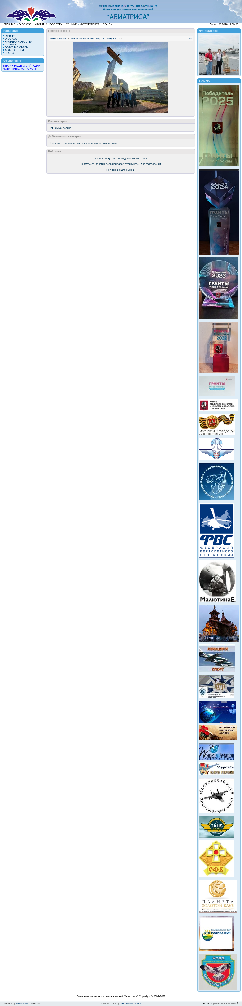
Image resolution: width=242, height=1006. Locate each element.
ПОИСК (107, 24)
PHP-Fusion (22, 1003)
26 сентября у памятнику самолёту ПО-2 (95, 38)
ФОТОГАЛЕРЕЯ (89, 24)
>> (190, 38)
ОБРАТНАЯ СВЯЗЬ (16, 47)
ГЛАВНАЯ (9, 24)
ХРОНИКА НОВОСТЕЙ (49, 24)
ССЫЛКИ (71, 24)
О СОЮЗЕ (25, 24)
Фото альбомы (58, 38)
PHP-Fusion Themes (131, 1003)
